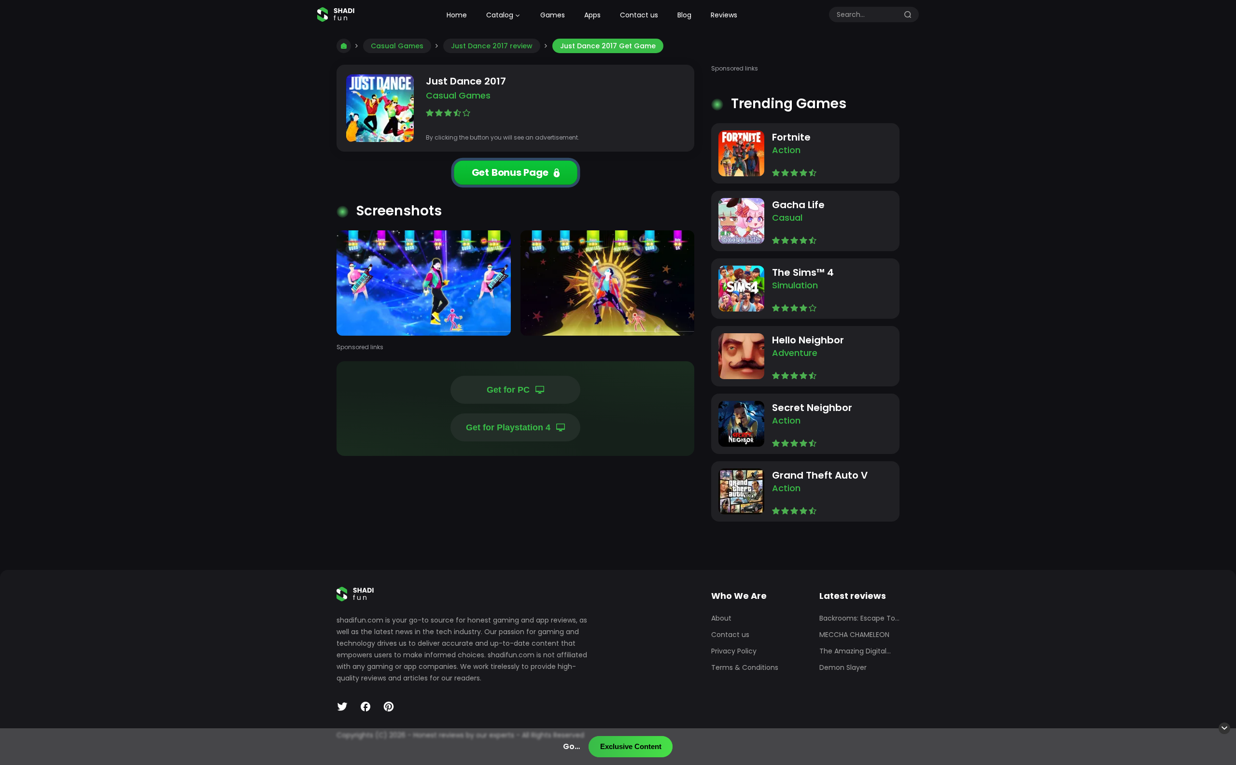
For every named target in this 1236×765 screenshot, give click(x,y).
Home (457, 15)
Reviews (724, 15)
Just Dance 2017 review (492, 46)
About (721, 618)
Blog (684, 15)
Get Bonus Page (509, 172)
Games (552, 15)
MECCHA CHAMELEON (854, 634)
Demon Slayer (843, 667)
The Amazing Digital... (855, 651)
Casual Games (397, 46)
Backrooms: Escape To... (859, 618)
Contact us (639, 15)
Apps (592, 15)
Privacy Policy (734, 651)
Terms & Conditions (744, 667)
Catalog (499, 15)
